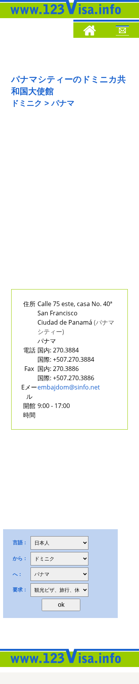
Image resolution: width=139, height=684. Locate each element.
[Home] (89, 32)
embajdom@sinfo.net (68, 387)
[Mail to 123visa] (122, 32)
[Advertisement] (69, 203)
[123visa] (63, 16)
